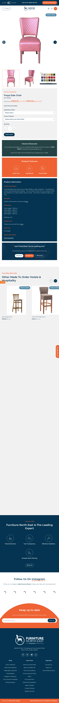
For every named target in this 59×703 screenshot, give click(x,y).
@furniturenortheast (24, 584)
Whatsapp (40, 255)
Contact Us (29, 255)
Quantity (6, 124)
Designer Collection (10, 676)
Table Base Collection (10, 670)
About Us (29, 565)
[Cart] (51, 8)
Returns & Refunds (29, 667)
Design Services (29, 691)
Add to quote (9, 134)
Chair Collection (10, 664)
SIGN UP (51, 620)
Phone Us (19, 255)
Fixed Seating (10, 673)
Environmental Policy (29, 673)
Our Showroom (29, 679)
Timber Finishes (29, 688)
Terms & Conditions (30, 670)
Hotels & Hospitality (10, 92)
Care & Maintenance (49, 670)
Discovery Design (14, 700)
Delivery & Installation (29, 682)
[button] (55, 42)
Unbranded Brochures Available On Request (43, 700)
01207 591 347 (33, 2)
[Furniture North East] (29, 9)
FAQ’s (29, 676)
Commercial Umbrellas (10, 679)
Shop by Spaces (10, 682)
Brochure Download (50, 2)
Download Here (9, 238)
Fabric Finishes (29, 685)
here (26, 201)
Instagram (38, 579)
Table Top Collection (10, 667)
